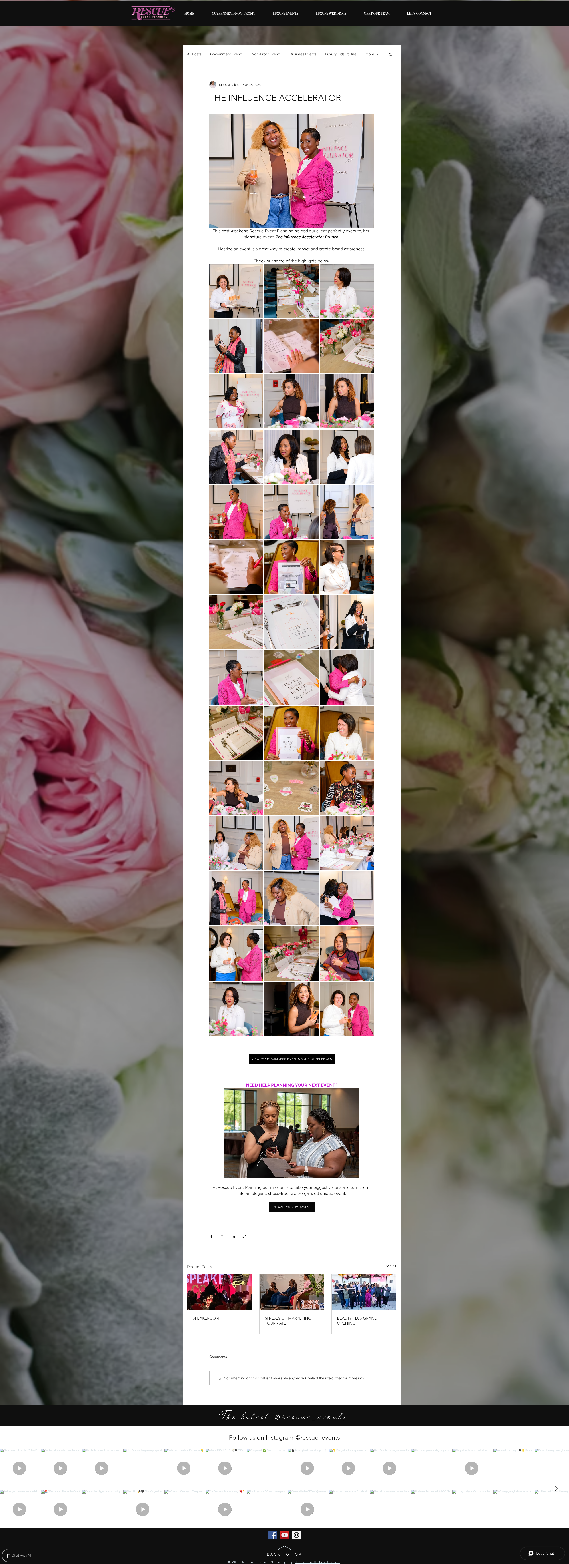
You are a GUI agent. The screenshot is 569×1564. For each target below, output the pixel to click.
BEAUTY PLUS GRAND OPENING (357, 1321)
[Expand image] (236, 291)
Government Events (226, 54)
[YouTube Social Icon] (284, 1535)
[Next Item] (556, 1488)
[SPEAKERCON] (219, 1292)
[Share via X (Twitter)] (222, 1236)
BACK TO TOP (284, 1554)
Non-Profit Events (266, 54)
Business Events (303, 54)
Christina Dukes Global (317, 1562)
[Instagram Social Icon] (296, 1535)
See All (391, 1266)
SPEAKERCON (206, 1318)
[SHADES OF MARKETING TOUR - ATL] (292, 1292)
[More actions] (371, 84)
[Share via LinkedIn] (233, 1236)
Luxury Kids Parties (341, 54)
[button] (390, 54)
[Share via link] (244, 1236)
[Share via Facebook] (211, 1236)
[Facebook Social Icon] (272, 1535)
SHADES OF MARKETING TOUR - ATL (288, 1321)
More (369, 54)
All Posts (194, 54)
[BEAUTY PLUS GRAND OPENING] (364, 1292)
